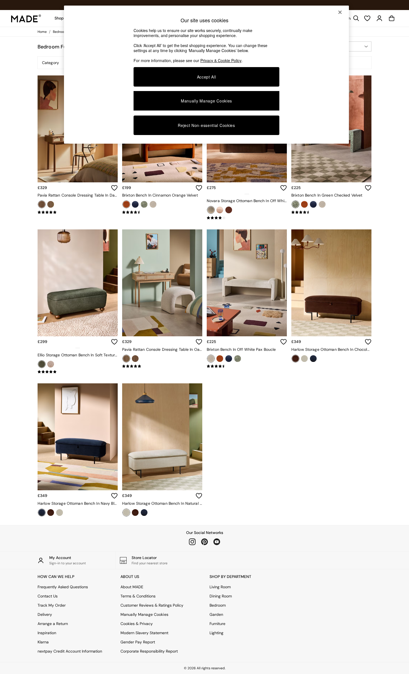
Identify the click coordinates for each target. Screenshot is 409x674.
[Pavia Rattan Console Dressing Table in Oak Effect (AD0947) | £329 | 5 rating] (162, 366)
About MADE (131, 586)
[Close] (340, 12)
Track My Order (52, 605)
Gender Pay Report (137, 641)
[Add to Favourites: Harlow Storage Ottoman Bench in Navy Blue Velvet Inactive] (114, 495)
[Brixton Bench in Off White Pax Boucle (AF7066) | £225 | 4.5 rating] (247, 366)
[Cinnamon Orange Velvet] (126, 204)
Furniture (217, 623)
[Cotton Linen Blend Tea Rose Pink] (219, 210)
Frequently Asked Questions (63, 586)
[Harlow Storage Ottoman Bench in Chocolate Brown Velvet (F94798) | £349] (331, 282)
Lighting (216, 632)
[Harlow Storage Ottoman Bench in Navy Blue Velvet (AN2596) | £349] (78, 436)
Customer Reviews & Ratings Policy (151, 605)
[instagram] (192, 542)
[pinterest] (204, 542)
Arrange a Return (53, 623)
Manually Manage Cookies (144, 614)
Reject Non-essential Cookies (206, 125)
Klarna (43, 641)
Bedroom (218, 605)
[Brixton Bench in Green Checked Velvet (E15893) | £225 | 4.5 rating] (331, 212)
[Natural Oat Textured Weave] (304, 358)
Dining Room (221, 596)
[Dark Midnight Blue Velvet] (135, 204)
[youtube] (217, 542)
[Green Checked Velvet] (144, 204)
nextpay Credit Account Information (70, 651)
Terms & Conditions (138, 596)
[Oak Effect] (50, 204)
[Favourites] (367, 18)
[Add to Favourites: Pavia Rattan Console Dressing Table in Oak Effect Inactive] (199, 342)
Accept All (206, 77)
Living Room (220, 586)
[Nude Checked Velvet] (50, 364)
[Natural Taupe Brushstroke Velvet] (228, 210)
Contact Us (48, 596)
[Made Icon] (26, 18)
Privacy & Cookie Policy (221, 60)
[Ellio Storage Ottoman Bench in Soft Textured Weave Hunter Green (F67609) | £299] (78, 282)
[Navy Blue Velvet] (313, 358)
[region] (206, 75)
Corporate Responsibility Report (149, 651)
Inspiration (47, 632)
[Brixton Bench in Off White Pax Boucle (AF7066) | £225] (247, 282)
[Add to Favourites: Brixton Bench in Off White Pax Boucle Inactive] (283, 342)
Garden (216, 614)
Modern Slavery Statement (144, 632)
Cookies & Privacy (136, 623)
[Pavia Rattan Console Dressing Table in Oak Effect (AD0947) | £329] (162, 282)
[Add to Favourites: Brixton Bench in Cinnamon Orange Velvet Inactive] (199, 188)
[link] (379, 18)
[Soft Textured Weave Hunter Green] (41, 364)
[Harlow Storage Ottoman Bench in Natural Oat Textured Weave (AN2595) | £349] (162, 436)
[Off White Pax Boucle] (153, 204)
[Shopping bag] (392, 18)
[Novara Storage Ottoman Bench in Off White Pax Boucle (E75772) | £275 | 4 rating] (247, 218)
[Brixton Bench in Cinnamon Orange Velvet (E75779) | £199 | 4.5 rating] (162, 212)
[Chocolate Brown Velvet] (295, 358)
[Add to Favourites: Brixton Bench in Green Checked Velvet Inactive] (368, 188)
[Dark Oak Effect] (41, 204)
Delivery (45, 614)
